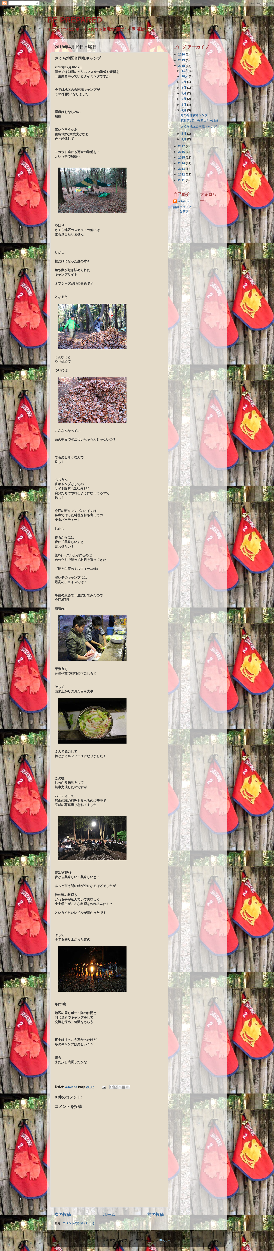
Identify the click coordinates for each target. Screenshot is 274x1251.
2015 (182, 157)
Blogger (164, 1240)
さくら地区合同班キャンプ (199, 126)
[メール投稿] (104, 1087)
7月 (184, 93)
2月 (184, 133)
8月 (184, 87)
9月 (184, 82)
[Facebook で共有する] (124, 1087)
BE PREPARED (74, 19)
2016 (182, 151)
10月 (185, 76)
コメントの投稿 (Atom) (78, 1223)
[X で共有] (120, 1087)
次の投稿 (63, 1214)
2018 (182, 66)
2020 (182, 54)
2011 (182, 180)
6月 (184, 98)
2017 (182, 146)
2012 (182, 174)
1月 (184, 139)
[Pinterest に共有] (128, 1087)
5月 (184, 104)
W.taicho (184, 201)
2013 (182, 168)
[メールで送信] (111, 1087)
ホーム (109, 1214)
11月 (185, 70)
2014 (182, 163)
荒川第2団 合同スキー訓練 (201, 120)
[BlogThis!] (115, 1087)
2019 (182, 60)
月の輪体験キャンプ (194, 115)
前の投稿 (155, 1214)
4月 (184, 110)
